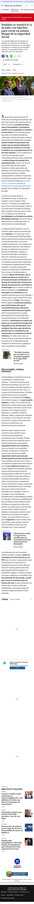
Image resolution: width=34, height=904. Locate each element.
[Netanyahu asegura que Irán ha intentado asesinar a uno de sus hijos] (29, 813)
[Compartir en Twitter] (7, 56)
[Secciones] (2, 5)
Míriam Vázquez (6, 70)
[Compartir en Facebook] (3, 56)
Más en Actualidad (11, 789)
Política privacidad (12, 892)
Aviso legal (3, 892)
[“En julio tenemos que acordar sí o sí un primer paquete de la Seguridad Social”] (7, 355)
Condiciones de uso (24, 892)
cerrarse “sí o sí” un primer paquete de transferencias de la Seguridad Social (16, 183)
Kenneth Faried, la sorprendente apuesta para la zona (16, 18)
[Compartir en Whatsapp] (11, 56)
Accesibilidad (10, 895)
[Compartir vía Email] (19, 56)
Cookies (3, 895)
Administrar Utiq (19, 895)
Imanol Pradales (15, 599)
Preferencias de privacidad (7, 898)
